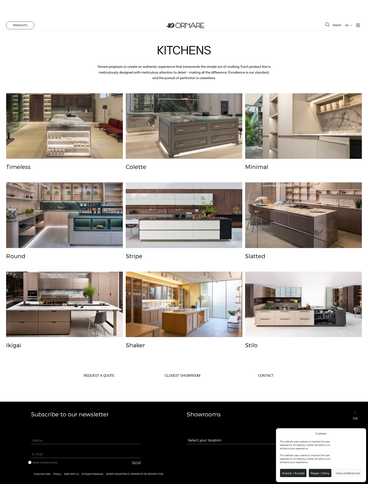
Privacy (57, 474)
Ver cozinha (64, 97)
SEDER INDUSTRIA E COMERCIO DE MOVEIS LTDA (134, 474)
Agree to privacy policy (45, 462)
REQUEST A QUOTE (99, 375)
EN (346, 25)
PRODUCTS (20, 25)
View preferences (348, 473)
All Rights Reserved (92, 474)
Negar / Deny (320, 473)
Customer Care (42, 474)
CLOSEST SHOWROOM (182, 375)
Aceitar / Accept (293, 473)
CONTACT (266, 375)
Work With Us (71, 474)
